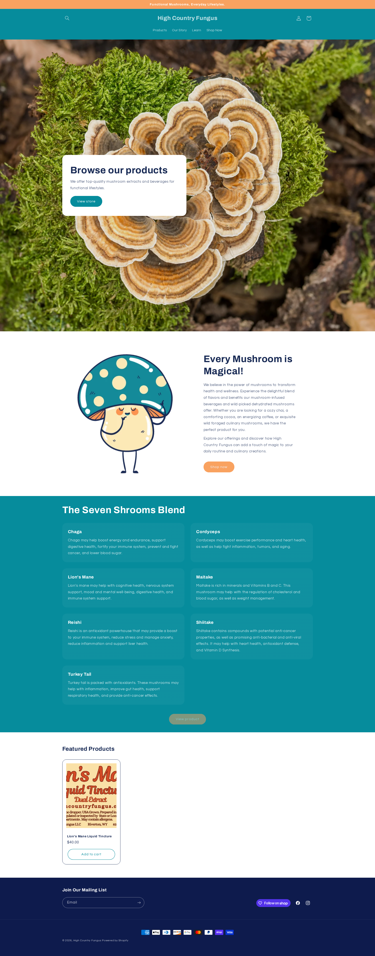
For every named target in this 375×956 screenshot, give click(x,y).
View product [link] (187, 719)
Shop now (218, 467)
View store (86, 201)
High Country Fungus (87, 940)
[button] (67, 18)
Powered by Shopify (115, 940)
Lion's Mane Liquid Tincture (89, 836)
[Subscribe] (139, 902)
